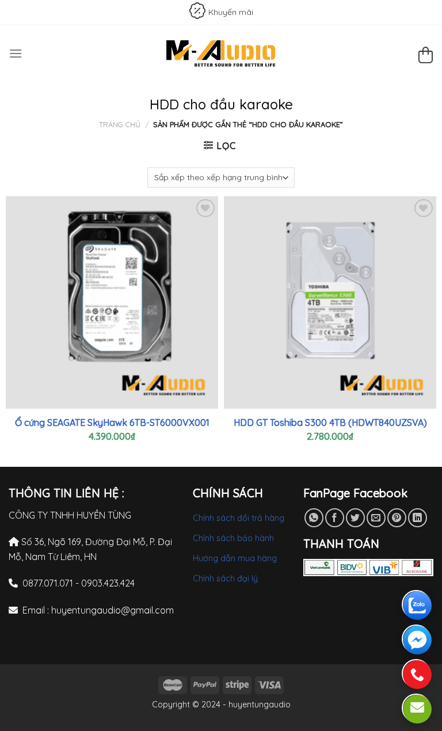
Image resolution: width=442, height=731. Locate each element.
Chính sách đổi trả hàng (238, 518)
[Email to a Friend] (376, 517)
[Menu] (15, 53)
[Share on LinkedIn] (417, 517)
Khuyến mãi (230, 12)
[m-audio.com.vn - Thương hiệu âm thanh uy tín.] (221, 53)
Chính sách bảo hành (233, 538)
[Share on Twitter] (355, 517)
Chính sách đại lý (225, 578)
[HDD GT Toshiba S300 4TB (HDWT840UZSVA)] (330, 302)
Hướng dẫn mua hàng (235, 558)
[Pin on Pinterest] (396, 517)
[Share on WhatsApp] (313, 517)
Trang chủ (119, 124)
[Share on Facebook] (334, 517)
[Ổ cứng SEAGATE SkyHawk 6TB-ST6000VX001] (112, 302)
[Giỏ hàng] (425, 56)
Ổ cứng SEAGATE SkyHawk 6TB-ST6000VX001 (112, 422)
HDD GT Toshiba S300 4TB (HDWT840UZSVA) (330, 422)
